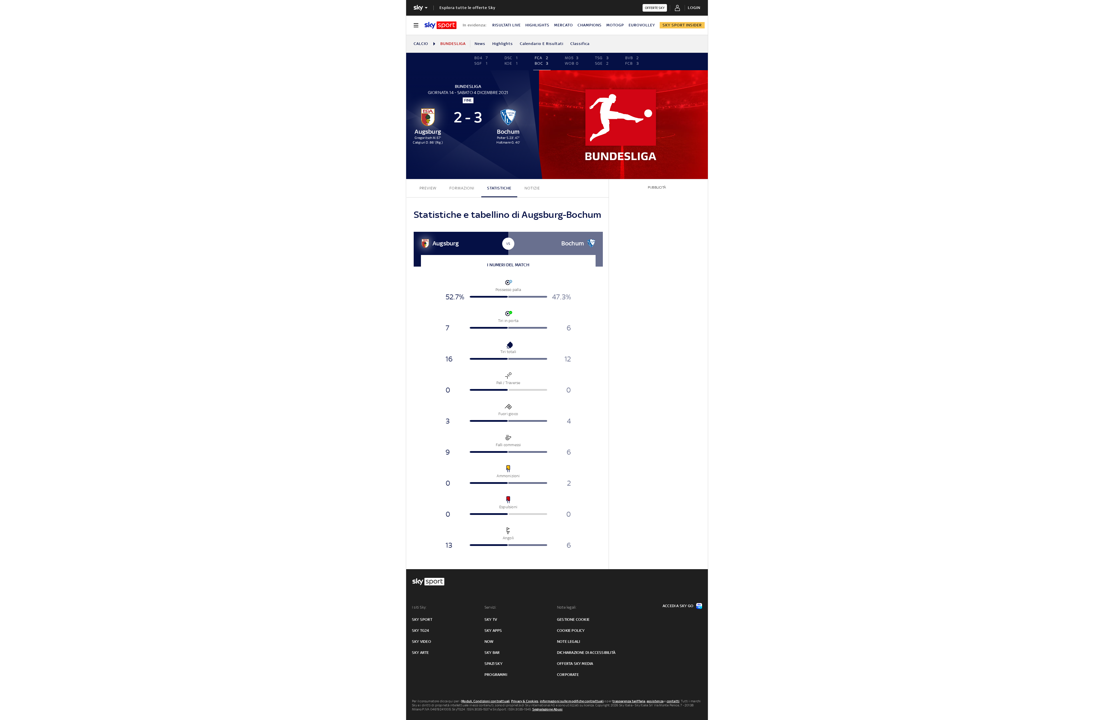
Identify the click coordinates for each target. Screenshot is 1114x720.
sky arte (420, 652)
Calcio (421, 43)
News (480, 43)
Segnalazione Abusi (547, 709)
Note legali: (566, 607)
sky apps (493, 630)
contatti (673, 701)
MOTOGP (615, 25)
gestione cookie (573, 619)
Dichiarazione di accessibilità (586, 652)
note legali (568, 641)
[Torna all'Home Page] (440, 25)
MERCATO (563, 25)
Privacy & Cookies (524, 701)
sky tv (490, 619)
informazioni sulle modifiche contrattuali (572, 701)
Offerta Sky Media (575, 663)
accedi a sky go (678, 606)
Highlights (502, 43)
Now (489, 641)
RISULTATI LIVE (506, 25)
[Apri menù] (416, 25)
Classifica (579, 43)
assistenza (655, 701)
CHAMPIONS (590, 25)
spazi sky (493, 663)
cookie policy (571, 630)
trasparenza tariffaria (628, 701)
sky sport (422, 619)
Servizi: (490, 607)
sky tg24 (420, 630)
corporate (568, 674)
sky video (421, 641)
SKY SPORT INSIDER (682, 25)
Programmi (495, 674)
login (694, 8)
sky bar (492, 652)
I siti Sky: (419, 607)
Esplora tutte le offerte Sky (467, 8)
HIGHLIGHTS (537, 25)
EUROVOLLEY (642, 25)
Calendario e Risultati (541, 43)
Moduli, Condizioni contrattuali (485, 701)
